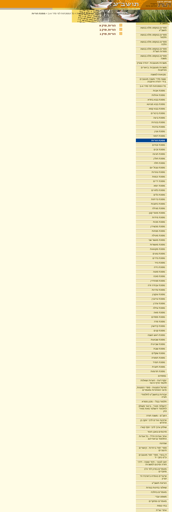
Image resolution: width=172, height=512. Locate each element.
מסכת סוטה (159, 271)
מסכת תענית (158, 366)
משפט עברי (161, 496)
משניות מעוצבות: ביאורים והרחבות (154, 68)
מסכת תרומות (158, 371)
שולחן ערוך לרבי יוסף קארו (153, 427)
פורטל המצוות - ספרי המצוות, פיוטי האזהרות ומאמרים (151, 388)
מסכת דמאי (159, 135)
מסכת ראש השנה (156, 335)
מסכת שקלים (158, 353)
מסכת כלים (159, 194)
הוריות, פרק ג (108, 34)
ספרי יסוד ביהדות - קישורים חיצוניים (153, 449)
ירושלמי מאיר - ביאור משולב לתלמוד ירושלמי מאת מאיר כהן (152, 408)
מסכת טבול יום (157, 167)
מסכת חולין (159, 158)
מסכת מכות (159, 222)
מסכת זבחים (158, 145)
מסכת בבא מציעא (156, 104)
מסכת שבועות (158, 339)
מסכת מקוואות (157, 249)
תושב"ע (163, 23)
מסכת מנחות (158, 231)
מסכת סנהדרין (157, 280)
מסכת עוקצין (158, 294)
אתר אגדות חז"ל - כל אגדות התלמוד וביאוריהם (153, 437)
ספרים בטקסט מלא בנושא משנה (153, 57)
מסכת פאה (159, 312)
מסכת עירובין (158, 299)
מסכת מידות (158, 217)
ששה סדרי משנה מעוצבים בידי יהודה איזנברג (153, 80)
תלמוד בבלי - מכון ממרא (154, 401)
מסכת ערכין (159, 303)
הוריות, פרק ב (107, 29)
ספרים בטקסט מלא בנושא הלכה (153, 43)
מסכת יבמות (158, 176)
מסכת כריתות (158, 199)
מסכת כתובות (158, 203)
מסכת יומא (159, 185)
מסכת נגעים (159, 253)
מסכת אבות (159, 90)
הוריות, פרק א (107, 25)
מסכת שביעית (158, 344)
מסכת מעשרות (157, 244)
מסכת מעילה (158, 235)
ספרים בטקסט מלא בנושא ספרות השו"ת (153, 50)
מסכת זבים (159, 149)
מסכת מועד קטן (157, 212)
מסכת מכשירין (157, 226)
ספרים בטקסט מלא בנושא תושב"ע (153, 29)
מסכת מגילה (158, 208)
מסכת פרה (159, 321)
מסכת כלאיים (158, 190)
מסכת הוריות (158, 140)
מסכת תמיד (159, 362)
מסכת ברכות (158, 126)
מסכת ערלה (159, 308)
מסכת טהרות (158, 172)
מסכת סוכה (159, 276)
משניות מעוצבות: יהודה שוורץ (152, 63)
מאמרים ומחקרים (158, 501)
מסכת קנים (159, 330)
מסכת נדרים (159, 258)
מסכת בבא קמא (157, 108)
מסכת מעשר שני (156, 240)
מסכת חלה (159, 163)
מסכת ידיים (159, 181)
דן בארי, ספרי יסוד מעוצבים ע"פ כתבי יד (153, 456)
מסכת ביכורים (158, 113)
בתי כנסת (162, 505)
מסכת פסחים (158, 317)
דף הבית (129, 13)
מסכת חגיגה (159, 154)
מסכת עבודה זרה (156, 285)
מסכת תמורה (158, 357)
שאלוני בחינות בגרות (156, 487)
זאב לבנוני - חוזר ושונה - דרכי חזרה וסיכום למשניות (152, 463)
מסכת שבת (159, 348)
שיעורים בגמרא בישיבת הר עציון (153, 477)
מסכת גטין (159, 131)
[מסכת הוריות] (96, 4)
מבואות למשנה (158, 74)
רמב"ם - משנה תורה (156, 415)
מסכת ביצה (159, 117)
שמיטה (163, 443)
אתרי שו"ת (161, 510)
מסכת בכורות (158, 122)
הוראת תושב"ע (159, 483)
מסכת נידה (159, 267)
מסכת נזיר (160, 262)
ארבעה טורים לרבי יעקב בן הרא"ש (153, 421)
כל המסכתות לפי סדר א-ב (153, 86)
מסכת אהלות (158, 95)
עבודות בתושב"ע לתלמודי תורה (154, 395)
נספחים (162, 375)
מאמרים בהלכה (159, 492)
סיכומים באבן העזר (157, 431)
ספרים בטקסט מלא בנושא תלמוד (153, 36)
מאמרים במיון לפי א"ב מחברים (155, 470)
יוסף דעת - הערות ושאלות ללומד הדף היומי (154, 381)
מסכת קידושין (158, 326)
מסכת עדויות (158, 289)
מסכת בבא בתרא (156, 99)
